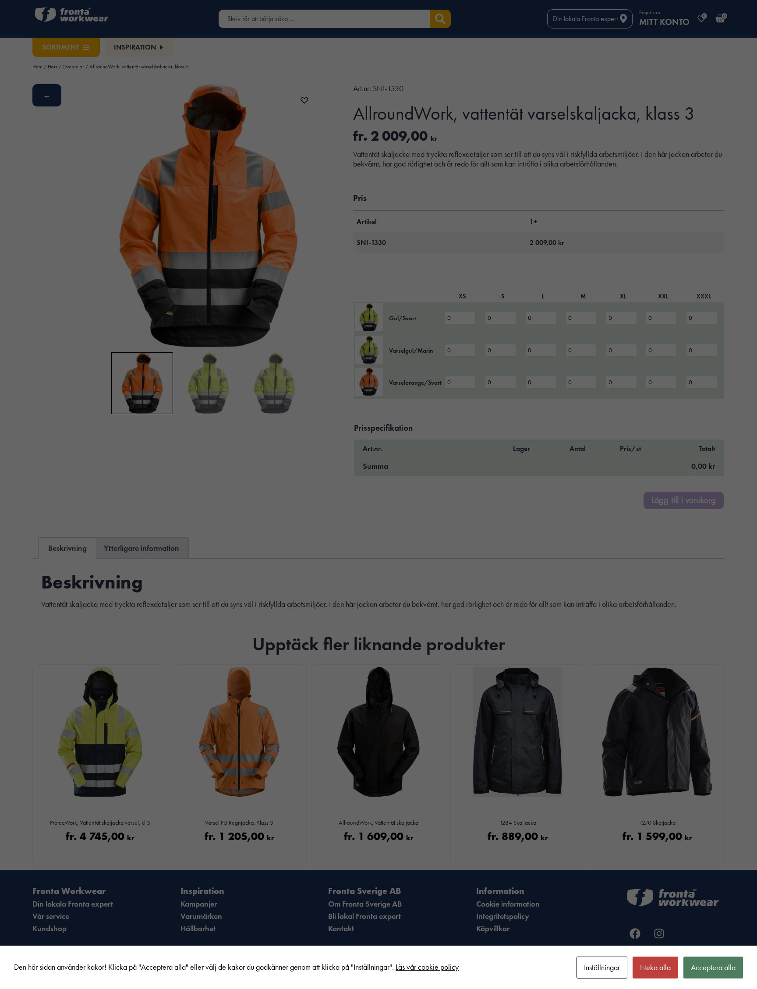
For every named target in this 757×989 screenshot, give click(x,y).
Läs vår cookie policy (427, 967)
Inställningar (602, 967)
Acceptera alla (713, 967)
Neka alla (655, 967)
